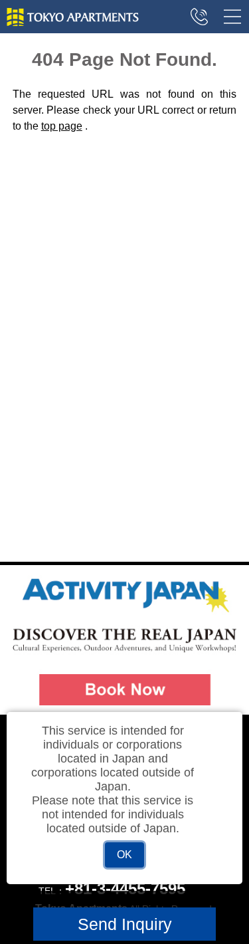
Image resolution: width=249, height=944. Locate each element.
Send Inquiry (125, 924)
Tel (199, 16)
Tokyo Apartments (73, 16)
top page (61, 126)
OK (124, 854)
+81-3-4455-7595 (125, 888)
